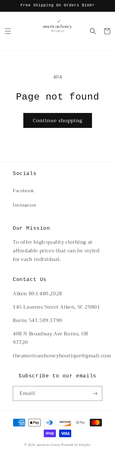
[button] (8, 31)
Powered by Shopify (76, 445)
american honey (48, 445)
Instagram (24, 205)
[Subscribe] (95, 393)
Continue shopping (57, 120)
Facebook (23, 190)
